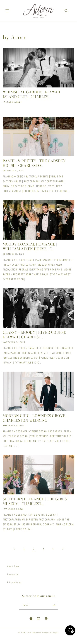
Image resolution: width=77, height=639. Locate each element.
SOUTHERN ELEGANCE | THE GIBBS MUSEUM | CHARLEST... (35, 501)
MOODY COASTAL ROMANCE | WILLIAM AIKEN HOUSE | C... (30, 246)
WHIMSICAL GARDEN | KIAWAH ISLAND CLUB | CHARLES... (31, 94)
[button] (7, 11)
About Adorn (13, 566)
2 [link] (33, 548)
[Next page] (63, 549)
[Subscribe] (54, 605)
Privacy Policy (14, 582)
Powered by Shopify (50, 632)
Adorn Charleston (34, 632)
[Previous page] (14, 549)
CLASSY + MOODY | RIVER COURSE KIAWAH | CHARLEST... (34, 334)
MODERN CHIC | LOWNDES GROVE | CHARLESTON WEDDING (35, 418)
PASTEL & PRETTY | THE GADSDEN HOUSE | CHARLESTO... (34, 163)
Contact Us (12, 574)
